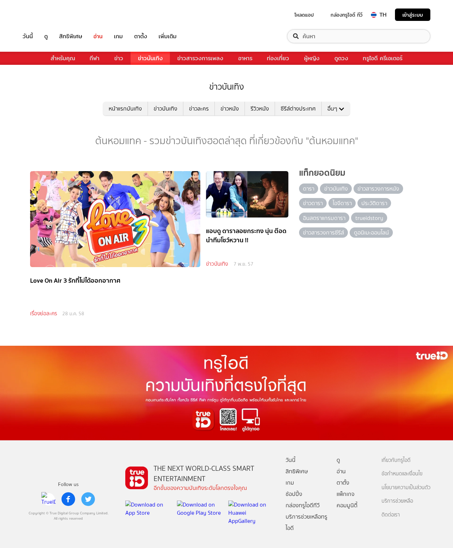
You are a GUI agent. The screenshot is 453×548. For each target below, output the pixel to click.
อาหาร (245, 58)
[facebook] (68, 499)
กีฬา (94, 58)
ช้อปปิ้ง (294, 494)
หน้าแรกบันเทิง (125, 108)
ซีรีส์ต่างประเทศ (298, 108)
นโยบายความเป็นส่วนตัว (406, 487)
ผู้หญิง (312, 58)
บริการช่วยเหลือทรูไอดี (306, 522)
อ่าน (98, 36)
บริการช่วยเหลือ (397, 501)
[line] (48, 499)
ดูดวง (341, 58)
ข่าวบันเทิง (150, 58)
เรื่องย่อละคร (43, 313)
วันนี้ (28, 36)
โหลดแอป (304, 15)
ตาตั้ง (140, 36)
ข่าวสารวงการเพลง (200, 58)
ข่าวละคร (199, 108)
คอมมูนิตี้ (347, 505)
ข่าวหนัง (229, 108)
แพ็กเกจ (346, 494)
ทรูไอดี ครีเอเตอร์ (382, 58)
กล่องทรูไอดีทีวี (303, 505)
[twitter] (88, 499)
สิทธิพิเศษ (70, 36)
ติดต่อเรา (391, 515)
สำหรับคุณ (63, 58)
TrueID (44, 15)
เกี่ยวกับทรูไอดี (396, 460)
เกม (118, 36)
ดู (46, 36)
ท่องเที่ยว (278, 58)
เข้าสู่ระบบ (412, 15)
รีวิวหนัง (260, 108)
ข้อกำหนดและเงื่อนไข (402, 474)
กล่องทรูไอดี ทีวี (346, 15)
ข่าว (118, 58)
